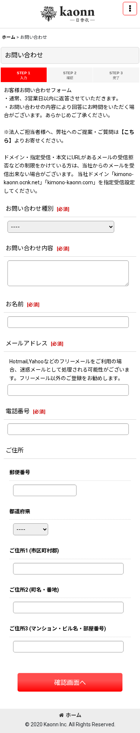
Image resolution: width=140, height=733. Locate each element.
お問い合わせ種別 (29, 208)
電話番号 (17, 411)
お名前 (15, 304)
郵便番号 (19, 472)
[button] (130, 8)
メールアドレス (26, 343)
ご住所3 (57, 629)
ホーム (73, 715)
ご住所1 (34, 551)
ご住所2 (34, 590)
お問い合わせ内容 (29, 248)
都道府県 (19, 511)
